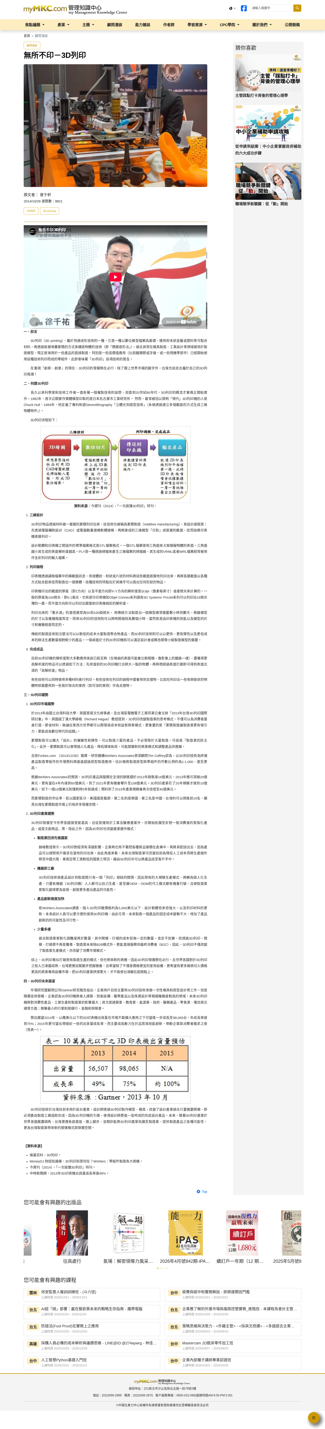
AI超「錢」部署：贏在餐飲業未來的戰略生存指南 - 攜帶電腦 (91, 1309)
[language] (232, 8)
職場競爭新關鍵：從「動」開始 (261, 204)
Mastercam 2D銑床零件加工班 (207, 1343)
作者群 (169, 25)
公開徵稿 (292, 25)
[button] (158, 1268)
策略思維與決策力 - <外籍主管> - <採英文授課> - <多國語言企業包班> (241, 1326)
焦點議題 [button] (33, 25)
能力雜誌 (142, 25)
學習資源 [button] (196, 25)
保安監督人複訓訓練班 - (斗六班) (68, 1292)
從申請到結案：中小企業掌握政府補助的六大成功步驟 (268, 149)
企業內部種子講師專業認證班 (206, 1360)
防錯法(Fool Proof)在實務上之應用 (70, 1326)
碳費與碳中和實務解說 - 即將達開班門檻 (216, 1292)
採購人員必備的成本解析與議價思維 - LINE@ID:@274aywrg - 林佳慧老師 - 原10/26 (111, 1343)
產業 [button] (62, 25)
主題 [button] (86, 25)
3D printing (49, 210)
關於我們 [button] (260, 25)
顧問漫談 (114, 25)
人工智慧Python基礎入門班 (64, 1360)
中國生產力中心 (129, 1405)
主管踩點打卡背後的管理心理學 (261, 95)
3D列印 (31, 210)
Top (204, 1192)
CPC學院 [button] (228, 25)
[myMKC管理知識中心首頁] (76, 9)
